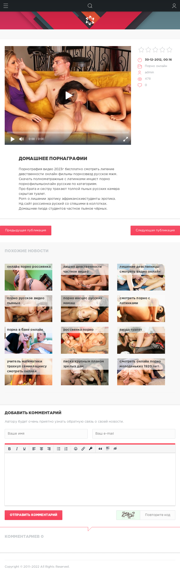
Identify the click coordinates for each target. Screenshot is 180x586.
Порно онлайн (156, 66)
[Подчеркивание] (24, 449)
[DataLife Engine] (90, 20)
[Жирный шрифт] (9, 449)
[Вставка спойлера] (108, 449)
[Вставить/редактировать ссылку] (83, 449)
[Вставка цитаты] (100, 449)
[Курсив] (17, 449)
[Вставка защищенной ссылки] (90, 449)
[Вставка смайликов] (75, 449)
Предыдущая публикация (25, 230)
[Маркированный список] (58, 449)
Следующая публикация (155, 230)
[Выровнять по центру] (41, 449)
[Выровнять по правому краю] (49, 449)
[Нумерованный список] (66, 449)
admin (149, 72)
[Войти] (174, 6)
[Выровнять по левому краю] (34, 449)
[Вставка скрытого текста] (115, 449)
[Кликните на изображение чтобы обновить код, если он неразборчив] (128, 515)
